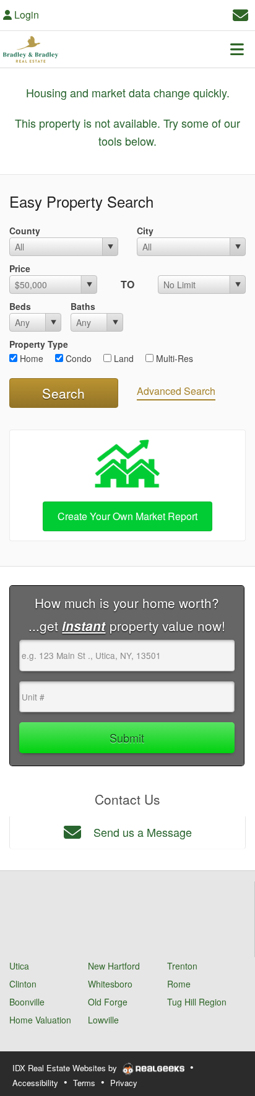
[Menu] (237, 49)
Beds (20, 306)
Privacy (123, 1083)
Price (19, 268)
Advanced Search (176, 391)
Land (122, 358)
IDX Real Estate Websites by (65, 1068)
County (24, 230)
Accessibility (35, 1083)
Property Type (38, 344)
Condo (77, 358)
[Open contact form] (240, 13)
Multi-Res (173, 358)
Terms (84, 1083)
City (145, 230)
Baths (83, 306)
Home (30, 358)
